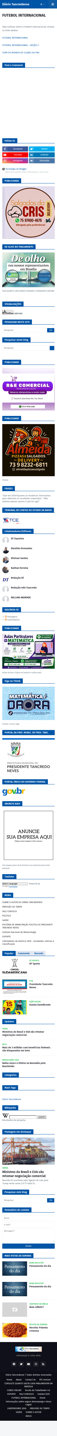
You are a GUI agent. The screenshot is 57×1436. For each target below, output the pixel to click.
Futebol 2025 (44, 1394)
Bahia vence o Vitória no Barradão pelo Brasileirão (24, 1065)
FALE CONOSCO (9, 911)
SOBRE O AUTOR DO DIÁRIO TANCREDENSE (22, 902)
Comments (24, 953)
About (19, 1379)
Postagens (12, 616)
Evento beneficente (40, 1004)
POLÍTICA (6, 915)
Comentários (13, 620)
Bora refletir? (36, 1307)
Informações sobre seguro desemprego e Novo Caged (28, 1403)
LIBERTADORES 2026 (16, 1408)
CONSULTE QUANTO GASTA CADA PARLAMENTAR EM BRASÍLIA (28, 1385)
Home (9, 1379)
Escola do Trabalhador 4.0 (37, 1390)
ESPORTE (6, 936)
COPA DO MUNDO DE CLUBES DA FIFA (21, 52)
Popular (9, 953)
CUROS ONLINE (14, 1390)
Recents (38, 953)
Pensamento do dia (40, 1266)
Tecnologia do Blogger (16, 169)
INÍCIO (29, 1416)
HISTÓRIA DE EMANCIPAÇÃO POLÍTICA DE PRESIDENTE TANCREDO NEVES (27, 926)
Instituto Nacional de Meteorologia (19, 932)
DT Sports (34, 963)
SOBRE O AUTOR (33, 1412)
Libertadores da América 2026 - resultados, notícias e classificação (28, 942)
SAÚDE (5, 920)
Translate (12, 886)
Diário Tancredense (15, 4)
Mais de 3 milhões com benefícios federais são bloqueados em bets (26, 1049)
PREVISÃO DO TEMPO (12, 907)
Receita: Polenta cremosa (38, 1329)
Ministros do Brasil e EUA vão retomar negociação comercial (23, 1033)
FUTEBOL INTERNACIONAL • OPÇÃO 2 (20, 45)
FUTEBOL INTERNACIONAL (15, 37)
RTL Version (45, 1379)
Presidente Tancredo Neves (41, 986)
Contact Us (30, 1379)
